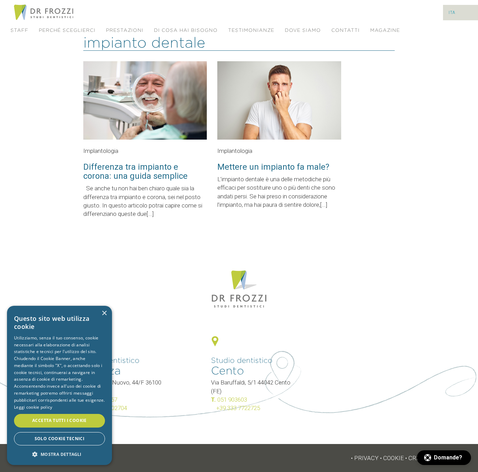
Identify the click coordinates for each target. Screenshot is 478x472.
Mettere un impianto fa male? (273, 167)
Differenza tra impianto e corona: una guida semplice (135, 171)
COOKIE (393, 458)
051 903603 (232, 399)
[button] (444, 457)
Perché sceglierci (67, 30)
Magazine (385, 30)
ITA (452, 12)
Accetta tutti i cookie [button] (59, 420)
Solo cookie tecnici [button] (60, 439)
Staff (19, 30)
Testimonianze (251, 30)
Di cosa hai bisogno (186, 30)
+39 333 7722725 (238, 407)
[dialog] (59, 385)
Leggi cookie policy (33, 407)
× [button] (104, 313)
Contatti (345, 30)
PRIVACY (366, 458)
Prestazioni (124, 30)
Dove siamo (303, 30)
